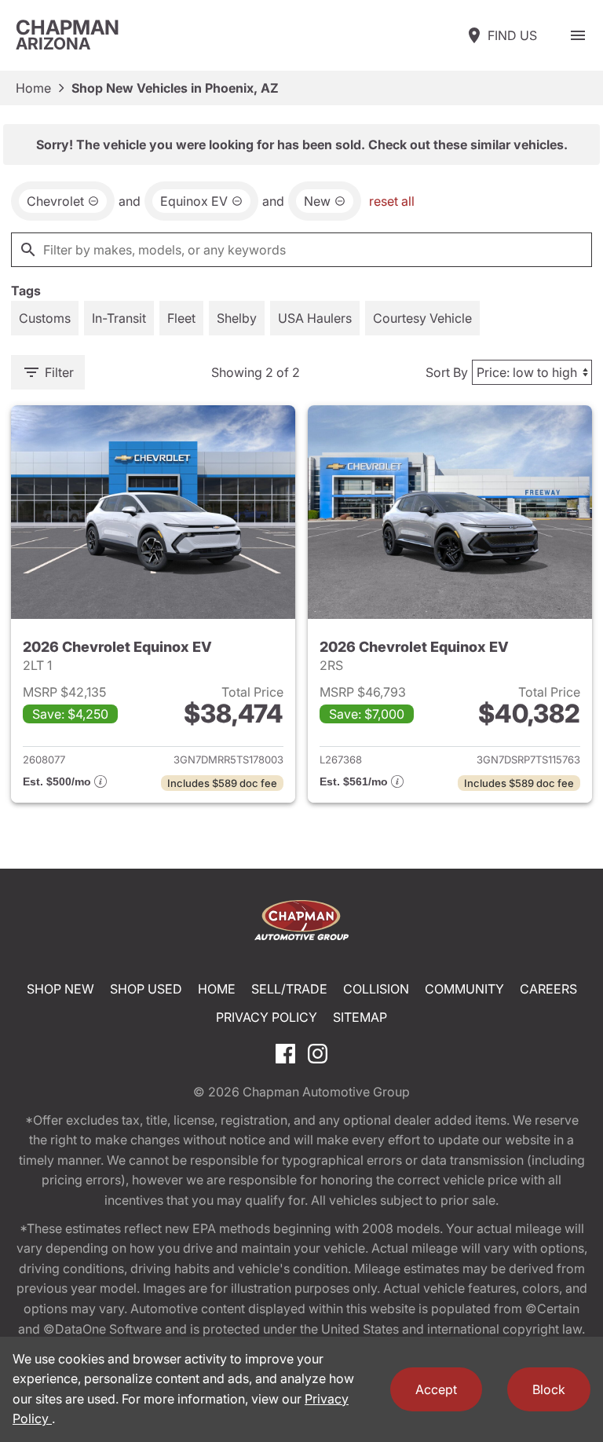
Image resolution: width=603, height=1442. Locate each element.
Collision (376, 989)
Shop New (60, 989)
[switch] (578, 35)
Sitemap (360, 1017)
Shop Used (146, 989)
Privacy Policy (266, 1017)
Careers (548, 989)
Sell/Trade (289, 989)
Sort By (447, 372)
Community (464, 989)
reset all (392, 201)
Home (33, 88)
